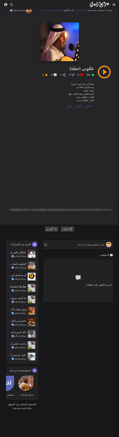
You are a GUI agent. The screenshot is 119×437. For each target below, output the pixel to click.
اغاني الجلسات (81, 10)
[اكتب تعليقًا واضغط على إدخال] (78, 245)
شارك (65, 229)
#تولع (70, 106)
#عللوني (88, 106)
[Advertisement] (59, 130)
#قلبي (78, 106)
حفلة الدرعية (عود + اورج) (51, 10)
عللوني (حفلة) (81, 68)
